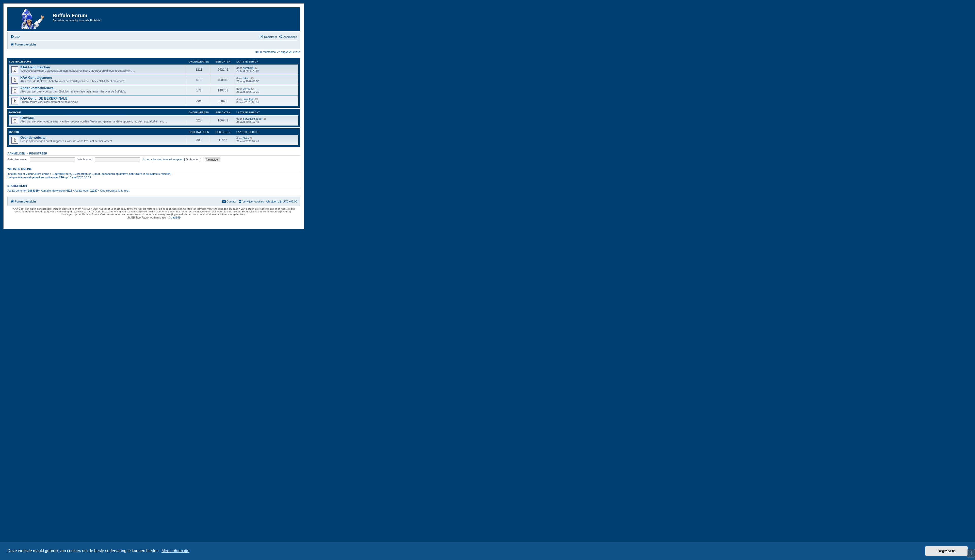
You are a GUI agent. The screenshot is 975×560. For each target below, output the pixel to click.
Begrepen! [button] (946, 551)
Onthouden (193, 159)
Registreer (38, 153)
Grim (246, 138)
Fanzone (15, 112)
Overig (14, 132)
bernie (246, 88)
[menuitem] (15, 37)
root (126, 190)
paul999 (176, 217)
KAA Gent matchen (35, 67)
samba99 (248, 67)
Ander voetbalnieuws (36, 88)
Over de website (32, 137)
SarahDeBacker (253, 118)
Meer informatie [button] (175, 551)
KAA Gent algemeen (36, 78)
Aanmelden (16, 153)
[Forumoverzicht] (31, 19)
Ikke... (246, 78)
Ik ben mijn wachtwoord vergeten (163, 159)
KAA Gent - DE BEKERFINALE (44, 98)
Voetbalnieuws (20, 61)
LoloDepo (248, 99)
